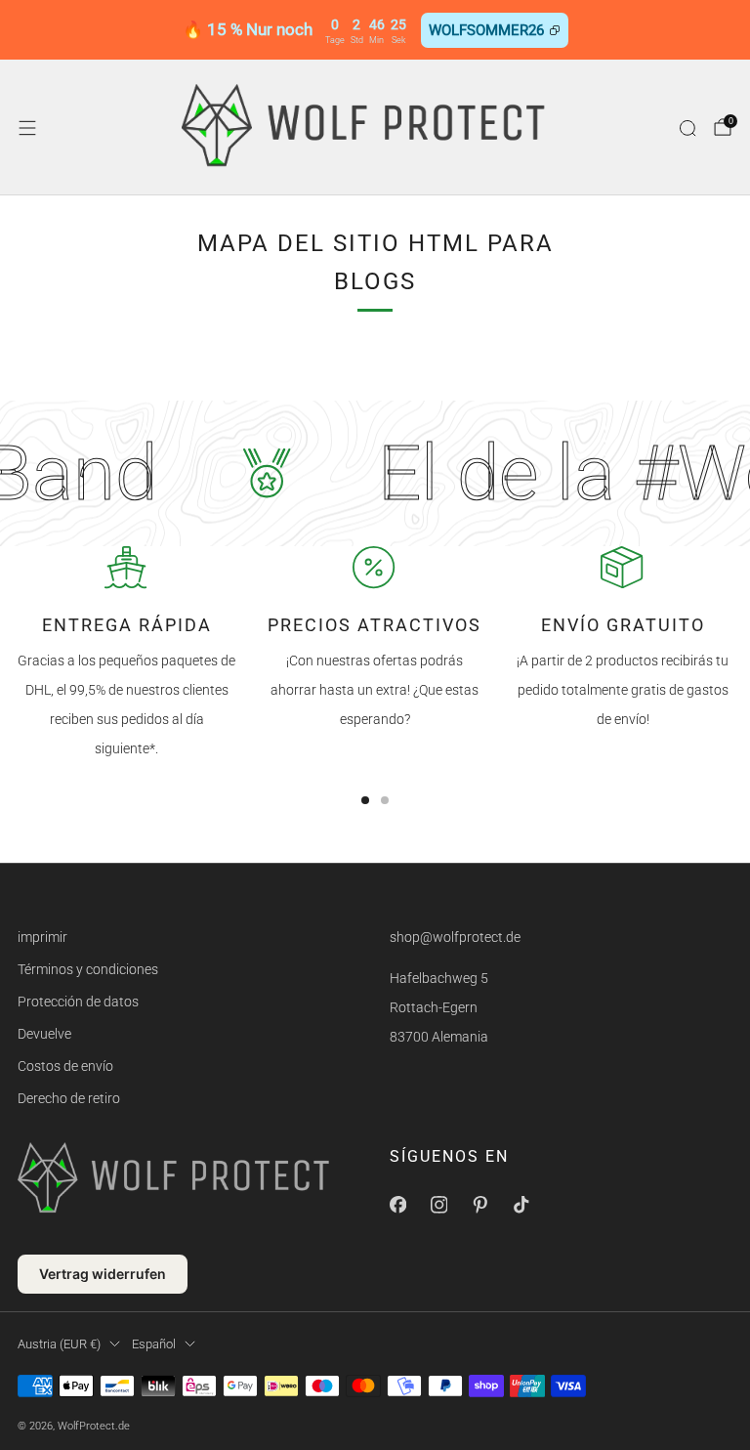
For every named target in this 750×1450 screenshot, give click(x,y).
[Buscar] (687, 128)
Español (154, 1344)
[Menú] (27, 128)
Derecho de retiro (69, 1098)
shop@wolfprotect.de (455, 937)
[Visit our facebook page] (397, 1204)
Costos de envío (65, 1066)
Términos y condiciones (88, 969)
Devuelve (44, 1034)
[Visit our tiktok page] (520, 1204)
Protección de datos (78, 1001)
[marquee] (375, 473)
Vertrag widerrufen (102, 1273)
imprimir (42, 937)
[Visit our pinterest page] (479, 1204)
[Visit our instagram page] (438, 1204)
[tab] (365, 800)
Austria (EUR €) (59, 1344)
